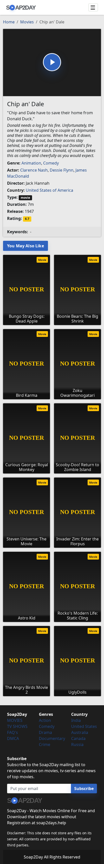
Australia (79, 732)
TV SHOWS (17, 726)
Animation (31, 163)
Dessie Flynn (61, 170)
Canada (78, 738)
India (76, 720)
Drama (45, 732)
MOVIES (14, 720)
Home (9, 22)
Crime (44, 744)
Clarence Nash (34, 170)
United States (84, 726)
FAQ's (12, 732)
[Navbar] (93, 8)
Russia (77, 744)
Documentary (52, 738)
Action (45, 720)
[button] (52, 62)
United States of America (49, 190)
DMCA (13, 738)
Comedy (51, 163)
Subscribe (84, 788)
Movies (27, 22)
